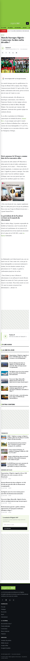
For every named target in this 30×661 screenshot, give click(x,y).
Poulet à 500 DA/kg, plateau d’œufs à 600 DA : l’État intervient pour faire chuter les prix (18, 458)
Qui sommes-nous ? (6, 623)
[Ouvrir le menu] (27, 23)
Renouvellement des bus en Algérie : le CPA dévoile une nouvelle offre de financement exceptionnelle (13, 484)
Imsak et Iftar (4, 645)
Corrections (4, 628)
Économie (18, 27)
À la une (3, 27)
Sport (25, 27)
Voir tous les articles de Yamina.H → (18, 336)
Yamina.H (8, 47)
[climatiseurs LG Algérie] (15, 191)
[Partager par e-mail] (16, 52)
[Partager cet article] (2, 52)
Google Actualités (5, 648)
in (13, 600)
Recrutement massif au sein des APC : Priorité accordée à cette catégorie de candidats (17, 444)
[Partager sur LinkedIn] (13, 52)
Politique (3, 609)
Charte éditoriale (5, 626)
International (4, 617)
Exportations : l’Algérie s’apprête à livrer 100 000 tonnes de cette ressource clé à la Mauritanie (14, 475)
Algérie (10, 27)
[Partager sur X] (9, 52)
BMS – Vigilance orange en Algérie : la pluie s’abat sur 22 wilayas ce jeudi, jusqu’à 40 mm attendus (18, 438)
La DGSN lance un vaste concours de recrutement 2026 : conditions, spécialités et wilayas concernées (17, 465)
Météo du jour (4, 643)
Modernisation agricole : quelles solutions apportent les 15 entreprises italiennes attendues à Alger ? (13, 508)
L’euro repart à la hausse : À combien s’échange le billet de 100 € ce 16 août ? (18, 451)
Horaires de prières (6, 640)
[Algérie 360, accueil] (15, 23)
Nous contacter (5, 631)
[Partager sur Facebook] (6, 52)
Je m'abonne (7, 528)
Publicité (3, 634)
